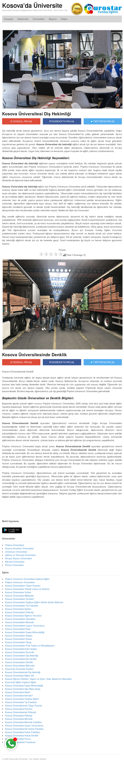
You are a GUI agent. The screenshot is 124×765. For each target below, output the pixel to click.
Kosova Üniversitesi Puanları (18, 708)
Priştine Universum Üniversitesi (20, 582)
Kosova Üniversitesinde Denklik (34, 354)
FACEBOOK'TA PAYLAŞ (62, 121)
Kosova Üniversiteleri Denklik (19, 662)
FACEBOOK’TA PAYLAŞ (62, 362)
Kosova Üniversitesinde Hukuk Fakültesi (24, 728)
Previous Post (62, 506)
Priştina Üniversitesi (14, 545)
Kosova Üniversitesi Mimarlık (19, 718)
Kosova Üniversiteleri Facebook (20, 742)
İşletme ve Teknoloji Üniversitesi (20, 555)
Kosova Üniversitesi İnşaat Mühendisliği (24, 685)
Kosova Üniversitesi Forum (18, 738)
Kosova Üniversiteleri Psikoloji (19, 612)
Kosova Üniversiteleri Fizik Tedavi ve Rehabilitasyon (30, 645)
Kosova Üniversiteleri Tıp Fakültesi (21, 605)
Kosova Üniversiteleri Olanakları (20, 618)
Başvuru (53, 18)
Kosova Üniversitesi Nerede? (19, 695)
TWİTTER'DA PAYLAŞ (103, 121)
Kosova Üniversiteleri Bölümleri (20, 665)
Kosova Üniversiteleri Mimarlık (19, 622)
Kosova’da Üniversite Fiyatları (19, 668)
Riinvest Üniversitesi (14, 561)
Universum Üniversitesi (16, 551)
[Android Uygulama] (12, 530)
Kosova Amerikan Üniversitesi (19, 548)
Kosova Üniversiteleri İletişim (19, 635)
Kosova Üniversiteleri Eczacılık (19, 652)
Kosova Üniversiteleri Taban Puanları (22, 585)
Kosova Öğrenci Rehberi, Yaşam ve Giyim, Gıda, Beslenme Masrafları (38, 678)
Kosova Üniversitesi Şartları (18, 608)
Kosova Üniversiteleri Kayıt (18, 628)
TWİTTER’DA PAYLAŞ (103, 362)
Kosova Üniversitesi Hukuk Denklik (21, 735)
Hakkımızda (22, 18)
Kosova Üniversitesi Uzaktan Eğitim (22, 698)
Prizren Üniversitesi (14, 565)
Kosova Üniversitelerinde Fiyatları (21, 648)
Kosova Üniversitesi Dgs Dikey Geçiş (22, 688)
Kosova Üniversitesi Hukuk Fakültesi (22, 732)
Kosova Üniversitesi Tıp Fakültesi (21, 702)
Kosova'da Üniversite (32, 5)
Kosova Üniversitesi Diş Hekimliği (36, 114)
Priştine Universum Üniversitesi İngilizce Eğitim (27, 578)
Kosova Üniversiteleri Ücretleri (19, 598)
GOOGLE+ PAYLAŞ (22, 121)
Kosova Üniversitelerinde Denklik (20, 658)
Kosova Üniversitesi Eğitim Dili (19, 675)
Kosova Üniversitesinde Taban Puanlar (23, 705)
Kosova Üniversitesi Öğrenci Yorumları (23, 615)
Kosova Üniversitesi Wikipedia (19, 595)
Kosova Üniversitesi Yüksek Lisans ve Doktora (27, 588)
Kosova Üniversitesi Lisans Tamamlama (24, 725)
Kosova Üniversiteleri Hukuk (18, 638)
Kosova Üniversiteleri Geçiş (18, 642)
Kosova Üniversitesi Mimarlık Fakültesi (23, 722)
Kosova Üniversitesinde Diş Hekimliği (22, 672)
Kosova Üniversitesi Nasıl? (17, 692)
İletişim (64, 18)
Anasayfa (8, 18)
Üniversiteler (39, 18)
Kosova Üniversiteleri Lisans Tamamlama (25, 625)
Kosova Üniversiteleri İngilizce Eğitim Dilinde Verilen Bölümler (34, 602)
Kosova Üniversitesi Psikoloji (18, 715)
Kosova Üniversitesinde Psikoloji (20, 712)
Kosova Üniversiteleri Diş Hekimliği (21, 655)
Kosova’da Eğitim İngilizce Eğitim (20, 682)
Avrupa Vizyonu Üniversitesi (18, 558)
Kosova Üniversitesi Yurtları (18, 592)
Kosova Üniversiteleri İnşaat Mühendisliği (24, 632)
